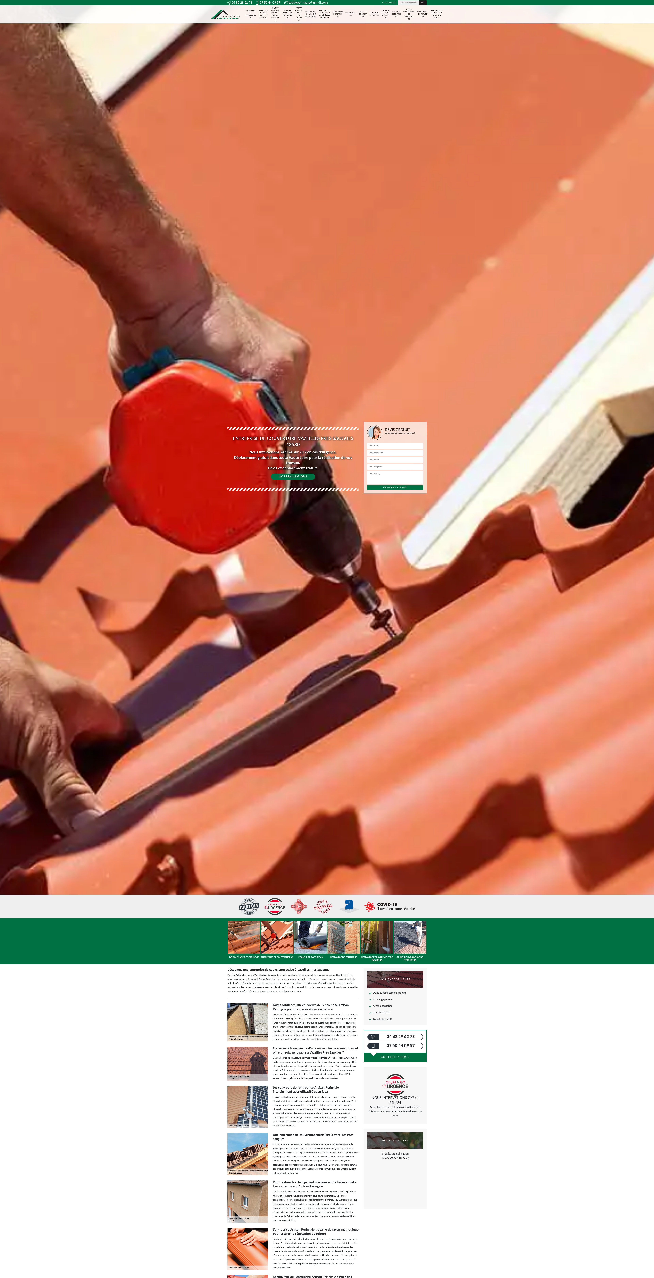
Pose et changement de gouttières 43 (408, 14)
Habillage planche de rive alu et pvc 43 (263, 14)
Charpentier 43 (350, 14)
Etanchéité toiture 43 (374, 14)
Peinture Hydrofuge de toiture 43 (287, 14)
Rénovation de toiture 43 (338, 14)
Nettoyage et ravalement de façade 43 (310, 14)
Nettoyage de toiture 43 (396, 14)
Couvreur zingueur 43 (363, 14)
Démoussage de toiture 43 (422, 14)
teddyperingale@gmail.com (308, 2)
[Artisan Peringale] (225, 14)
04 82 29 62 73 (242, 2)
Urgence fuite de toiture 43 (385, 14)
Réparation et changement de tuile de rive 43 (436, 14)
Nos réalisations (293, 476)
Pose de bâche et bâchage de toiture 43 (298, 14)
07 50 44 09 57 (270, 2)
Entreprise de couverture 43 (251, 14)
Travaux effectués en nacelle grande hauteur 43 (275, 14)
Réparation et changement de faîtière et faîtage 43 (324, 14)
